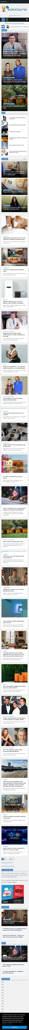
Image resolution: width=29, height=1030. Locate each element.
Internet (5, 411)
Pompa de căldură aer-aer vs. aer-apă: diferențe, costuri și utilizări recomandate (13, 302)
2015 (2, 1011)
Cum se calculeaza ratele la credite (16, 145)
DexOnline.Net (11, 866)
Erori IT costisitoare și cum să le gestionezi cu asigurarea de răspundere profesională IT (14, 509)
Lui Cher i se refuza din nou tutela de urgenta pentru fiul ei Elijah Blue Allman (14, 208)
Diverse (5, 236)
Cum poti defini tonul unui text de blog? (17, 124)
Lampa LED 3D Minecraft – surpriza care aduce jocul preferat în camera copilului (13, 936)
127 (10, 859)
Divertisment (6, 587)
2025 (2, 984)
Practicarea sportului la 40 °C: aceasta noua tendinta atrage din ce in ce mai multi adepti (14, 367)
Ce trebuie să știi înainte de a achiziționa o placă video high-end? (13, 972)
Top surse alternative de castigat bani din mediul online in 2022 (17, 152)
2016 (2, 1009)
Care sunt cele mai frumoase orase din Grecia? (12, 477)
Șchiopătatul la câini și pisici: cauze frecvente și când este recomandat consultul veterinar (14, 238)
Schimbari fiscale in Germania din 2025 (13, 192)
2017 (2, 1006)
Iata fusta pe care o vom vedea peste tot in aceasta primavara (13, 556)
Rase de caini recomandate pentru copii (14, 107)
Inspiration (6, 268)
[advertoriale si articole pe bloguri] (12, 903)
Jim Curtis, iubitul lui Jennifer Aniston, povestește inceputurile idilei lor (13, 750)
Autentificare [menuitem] (4, 1)
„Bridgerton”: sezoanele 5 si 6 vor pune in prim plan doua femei (13, 590)
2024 (2, 987)
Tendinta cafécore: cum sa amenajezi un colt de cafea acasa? (14, 445)
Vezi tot (24, 158)
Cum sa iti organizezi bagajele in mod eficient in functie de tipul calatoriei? (14, 687)
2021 (2, 995)
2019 (2, 1001)
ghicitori (26, 875)
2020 (2, 998)
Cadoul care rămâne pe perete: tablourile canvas (13, 270)
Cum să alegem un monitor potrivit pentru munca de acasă (13, 621)
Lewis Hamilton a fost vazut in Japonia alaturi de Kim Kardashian (14, 81)
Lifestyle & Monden (8, 49)
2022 (2, 992)
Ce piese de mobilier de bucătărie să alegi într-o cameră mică (14, 817)
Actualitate (6, 169)
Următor (13, 859)
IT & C (4, 506)
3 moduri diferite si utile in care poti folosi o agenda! (18, 138)
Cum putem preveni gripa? (14, 131)
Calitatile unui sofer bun (7, 862)
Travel (5, 684)
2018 (2, 1003)
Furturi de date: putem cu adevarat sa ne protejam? (13, 413)
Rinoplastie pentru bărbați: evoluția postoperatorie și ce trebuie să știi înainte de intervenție (14, 53)
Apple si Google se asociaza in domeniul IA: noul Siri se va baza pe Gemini (14, 849)
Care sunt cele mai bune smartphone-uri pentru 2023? (17, 118)
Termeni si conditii (7, 1023)
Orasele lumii (7, 474)
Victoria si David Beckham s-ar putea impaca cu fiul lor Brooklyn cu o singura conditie (14, 718)
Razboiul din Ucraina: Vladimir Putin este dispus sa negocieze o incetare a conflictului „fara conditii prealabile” (14, 173)
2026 (2, 982)
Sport (4, 364)
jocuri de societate (9, 875)
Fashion (5, 554)
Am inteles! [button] (14, 1027)
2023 (2, 990)
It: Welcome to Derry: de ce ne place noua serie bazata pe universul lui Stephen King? (14, 929)
